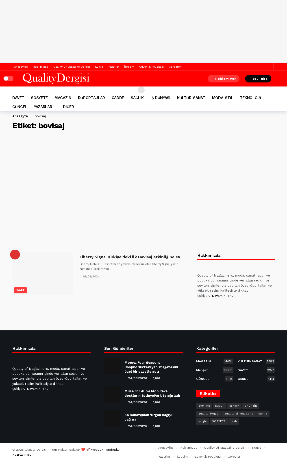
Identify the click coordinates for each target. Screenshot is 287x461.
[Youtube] (223, 307)
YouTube (260, 78)
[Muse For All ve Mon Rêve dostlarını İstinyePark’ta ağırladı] (112, 394)
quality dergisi (208, 413)
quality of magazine (238, 413)
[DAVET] (15, 254)
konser (234, 405)
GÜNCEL (214, 379)
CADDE (256, 379)
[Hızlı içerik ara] (280, 78)
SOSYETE (219, 421)
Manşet (214, 370)
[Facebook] (262, 67)
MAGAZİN (214, 361)
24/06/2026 (137, 378)
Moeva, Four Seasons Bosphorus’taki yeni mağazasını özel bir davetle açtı (151, 367)
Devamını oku (222, 295)
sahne (263, 413)
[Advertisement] (143, 31)
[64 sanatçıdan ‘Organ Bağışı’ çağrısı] (112, 418)
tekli (234, 421)
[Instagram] (234, 307)
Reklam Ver (225, 78)
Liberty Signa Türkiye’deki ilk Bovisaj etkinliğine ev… (132, 257)
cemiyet (204, 405)
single (202, 421)
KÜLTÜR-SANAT (256, 361)
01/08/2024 (91, 276)
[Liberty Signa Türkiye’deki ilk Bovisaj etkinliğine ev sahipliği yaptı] (42, 273)
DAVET (20, 290)
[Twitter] (269, 67)
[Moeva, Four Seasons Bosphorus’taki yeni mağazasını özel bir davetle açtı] (112, 366)
